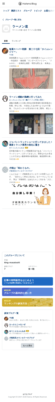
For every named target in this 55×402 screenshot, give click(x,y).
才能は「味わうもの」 (20, 168)
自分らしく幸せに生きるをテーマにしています (25, 340)
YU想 (11, 55)
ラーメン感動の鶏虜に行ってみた (25, 97)
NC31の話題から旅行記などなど (20, 327)
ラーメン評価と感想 (35, 100)
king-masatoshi (12, 262)
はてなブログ (27, 394)
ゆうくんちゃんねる (16, 148)
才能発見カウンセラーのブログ (20, 171)
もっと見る (27, 345)
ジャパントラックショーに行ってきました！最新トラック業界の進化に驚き (31, 143)
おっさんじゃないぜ (16, 100)
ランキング (16, 41)
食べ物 (31, 269)
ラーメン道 (20, 26)
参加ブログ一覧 (11, 313)
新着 (6, 41)
